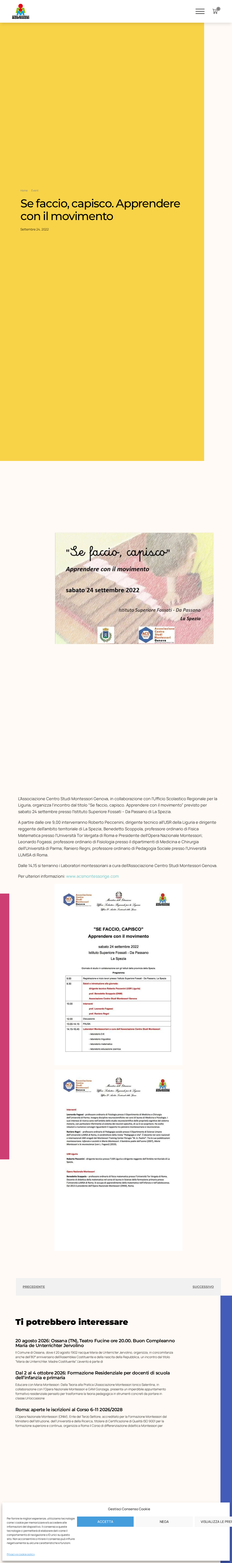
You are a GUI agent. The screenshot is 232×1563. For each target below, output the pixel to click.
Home (24, 190)
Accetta (105, 1521)
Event (35, 190)
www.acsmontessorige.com (92, 876)
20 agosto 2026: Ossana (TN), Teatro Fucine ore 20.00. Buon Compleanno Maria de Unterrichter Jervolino (95, 1343)
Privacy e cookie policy (21, 1554)
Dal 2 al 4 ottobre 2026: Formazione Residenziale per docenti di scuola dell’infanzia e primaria (92, 1375)
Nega (164, 1521)
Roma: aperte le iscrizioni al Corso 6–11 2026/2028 (68, 1409)
